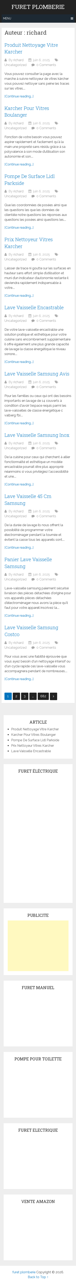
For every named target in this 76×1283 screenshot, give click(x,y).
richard (18, 60)
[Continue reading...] (18, 96)
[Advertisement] (38, 945)
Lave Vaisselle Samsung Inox (37, 435)
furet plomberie (38, 7)
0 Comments (46, 65)
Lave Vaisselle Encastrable (34, 307)
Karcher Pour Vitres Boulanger (26, 111)
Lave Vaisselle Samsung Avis (36, 373)
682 (43, 696)
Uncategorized (15, 65)
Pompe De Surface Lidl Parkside (35, 740)
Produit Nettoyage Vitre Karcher (35, 729)
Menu (7, 18)
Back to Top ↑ (38, 1277)
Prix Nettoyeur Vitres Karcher (32, 746)
